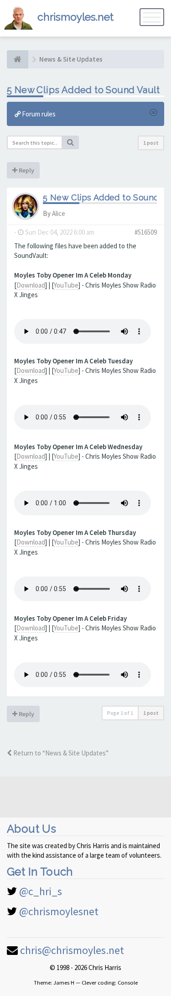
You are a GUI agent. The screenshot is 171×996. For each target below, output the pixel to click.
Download (30, 285)
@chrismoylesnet (58, 911)
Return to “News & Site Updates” (60, 753)
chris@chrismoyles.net (72, 950)
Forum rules (38, 114)
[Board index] (17, 59)
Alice (58, 213)
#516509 (146, 232)
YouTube (66, 285)
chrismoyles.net (75, 16)
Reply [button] (25, 170)
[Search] (70, 142)
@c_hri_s (40, 891)
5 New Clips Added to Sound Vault (83, 89)
